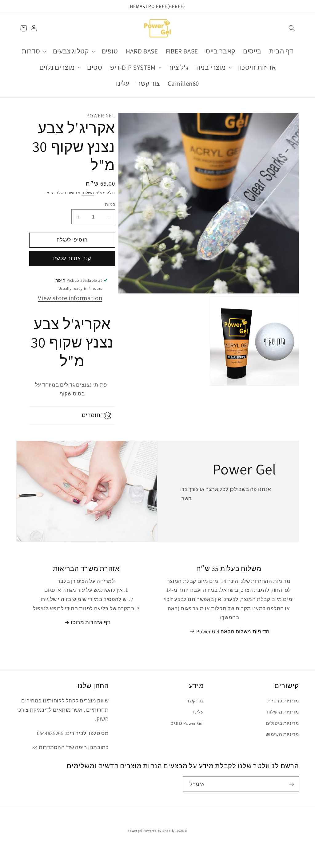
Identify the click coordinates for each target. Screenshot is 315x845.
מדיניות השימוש (282, 734)
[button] (292, 28)
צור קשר (195, 701)
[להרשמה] (291, 784)
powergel (135, 830)
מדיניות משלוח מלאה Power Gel (233, 631)
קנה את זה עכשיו (72, 258)
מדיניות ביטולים (282, 723)
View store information (70, 298)
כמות (110, 204)
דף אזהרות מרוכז (90, 622)
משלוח (88, 192)
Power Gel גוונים (187, 723)
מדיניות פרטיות (283, 701)
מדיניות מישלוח (283, 712)
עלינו (198, 712)
